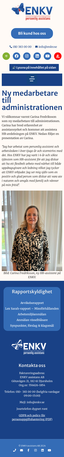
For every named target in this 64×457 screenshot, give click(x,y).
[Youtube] (47, 56)
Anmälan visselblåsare (32, 320)
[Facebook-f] (28, 450)
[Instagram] (27, 56)
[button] (32, 79)
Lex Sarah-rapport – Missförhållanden (32, 308)
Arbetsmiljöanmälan (32, 314)
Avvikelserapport (32, 303)
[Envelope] (21, 450)
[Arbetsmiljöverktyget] (6, 56)
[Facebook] (16, 56)
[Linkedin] (37, 56)
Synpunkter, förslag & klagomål (32, 325)
